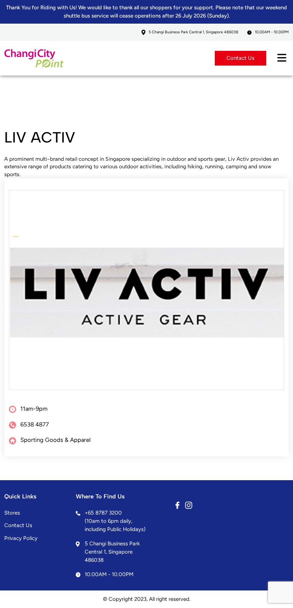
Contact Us (240, 58)
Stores (12, 513)
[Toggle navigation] (281, 58)
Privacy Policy (21, 538)
